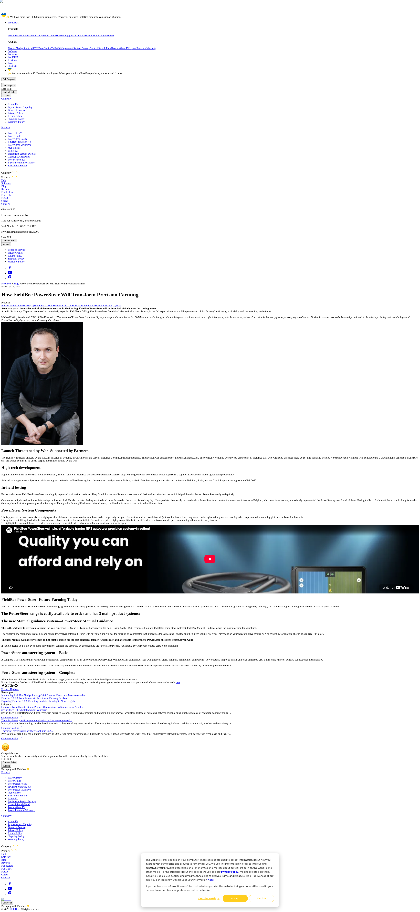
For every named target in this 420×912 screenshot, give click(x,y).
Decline (261, 898)
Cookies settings (209, 898)
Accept (235, 898)
